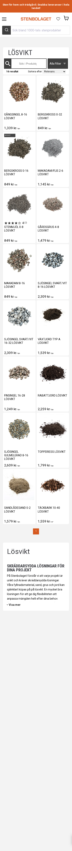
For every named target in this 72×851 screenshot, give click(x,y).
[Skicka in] (6, 30)
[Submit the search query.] (9, 64)
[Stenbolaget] (35, 19)
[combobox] (36, 30)
